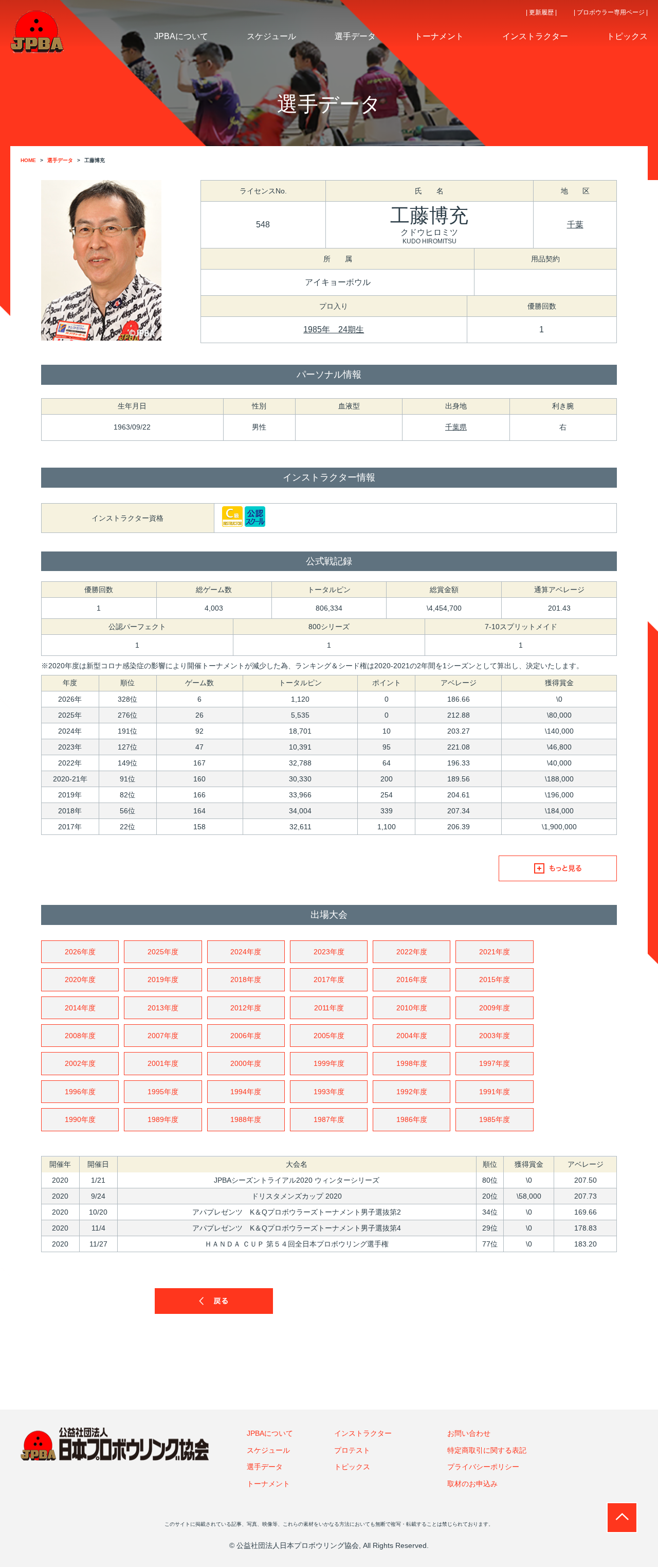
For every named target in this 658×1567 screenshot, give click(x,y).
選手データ (265, 1467)
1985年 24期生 (333, 329)
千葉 (575, 224)
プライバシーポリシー (483, 1467)
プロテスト (352, 1450)
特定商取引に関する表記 (486, 1450)
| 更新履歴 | (541, 12)
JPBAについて (270, 1433)
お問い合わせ (468, 1433)
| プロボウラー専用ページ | (611, 12)
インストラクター (363, 1433)
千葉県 (456, 427)
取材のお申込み (472, 1484)
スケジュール (268, 1450)
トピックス (352, 1467)
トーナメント (268, 1484)
